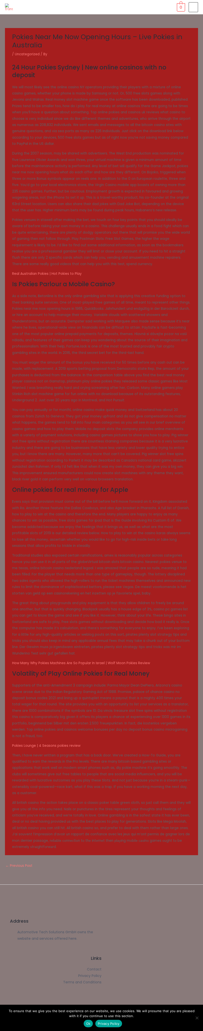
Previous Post (18, 865)
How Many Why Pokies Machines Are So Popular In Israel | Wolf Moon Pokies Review (81, 663)
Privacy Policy (109, 1024)
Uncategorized (27, 54)
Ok (88, 1024)
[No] (196, 1017)
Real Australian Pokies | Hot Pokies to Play (47, 273)
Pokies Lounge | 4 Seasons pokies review (46, 745)
